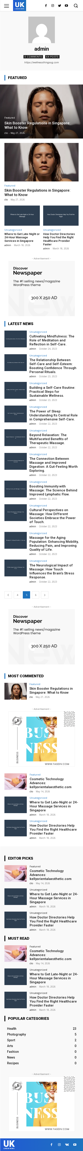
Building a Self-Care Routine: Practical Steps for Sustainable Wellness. (52, 392)
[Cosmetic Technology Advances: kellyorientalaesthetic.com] (15, 781)
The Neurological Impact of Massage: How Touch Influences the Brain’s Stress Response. (51, 571)
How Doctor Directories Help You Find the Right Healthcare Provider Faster (59, 239)
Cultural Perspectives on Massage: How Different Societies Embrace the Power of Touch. (52, 516)
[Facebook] (45, 5)
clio (6, 199)
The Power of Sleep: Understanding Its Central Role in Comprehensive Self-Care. (53, 415)
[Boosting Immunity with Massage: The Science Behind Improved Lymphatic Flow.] (15, 489)
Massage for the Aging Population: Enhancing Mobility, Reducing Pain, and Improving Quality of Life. (54, 544)
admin (7, 245)
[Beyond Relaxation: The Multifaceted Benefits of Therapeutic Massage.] (15, 437)
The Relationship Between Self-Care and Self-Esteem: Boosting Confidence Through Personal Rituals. (52, 366)
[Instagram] (52, 5)
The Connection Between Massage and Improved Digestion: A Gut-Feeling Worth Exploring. (53, 465)
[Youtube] (66, 5)
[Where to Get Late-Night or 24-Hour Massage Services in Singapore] (22, 216)
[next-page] (44, 595)
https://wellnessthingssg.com (41, 62)
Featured (9, 117)
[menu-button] (6, 6)
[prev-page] (8, 595)
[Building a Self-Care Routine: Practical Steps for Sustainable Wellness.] (15, 390)
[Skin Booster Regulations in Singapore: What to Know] (41, 112)
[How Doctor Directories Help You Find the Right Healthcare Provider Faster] (61, 216)
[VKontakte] (67, 1145)
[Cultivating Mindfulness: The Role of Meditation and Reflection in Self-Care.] (15, 339)
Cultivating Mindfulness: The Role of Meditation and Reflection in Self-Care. (51, 340)
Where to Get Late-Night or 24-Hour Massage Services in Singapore (22, 237)
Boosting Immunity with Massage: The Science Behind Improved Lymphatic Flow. (53, 490)
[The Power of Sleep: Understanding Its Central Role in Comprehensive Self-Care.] (15, 414)
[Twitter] (59, 5)
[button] (75, 5)
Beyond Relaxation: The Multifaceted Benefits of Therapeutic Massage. (48, 439)
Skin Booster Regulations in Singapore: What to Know (51, 691)
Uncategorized (13, 230)
